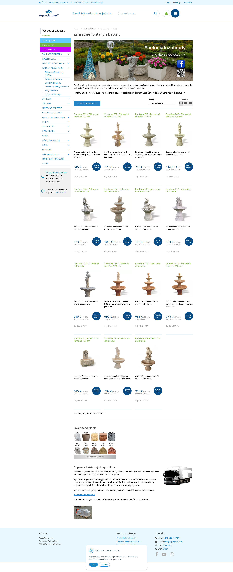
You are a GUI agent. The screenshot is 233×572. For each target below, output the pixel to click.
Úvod (44, 2)
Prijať (94, 564)
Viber (165, 548)
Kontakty (176, 2)
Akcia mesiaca (48, 49)
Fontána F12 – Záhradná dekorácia (178, 190)
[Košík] (176, 13)
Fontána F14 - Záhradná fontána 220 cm (116, 265)
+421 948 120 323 (81, 2)
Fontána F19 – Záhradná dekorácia (147, 339)
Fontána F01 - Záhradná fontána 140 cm (86, 115)
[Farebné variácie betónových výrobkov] (95, 446)
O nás (167, 2)
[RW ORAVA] (157, 554)
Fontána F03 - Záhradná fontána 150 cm (147, 115)
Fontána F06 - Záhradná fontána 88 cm (86, 190)
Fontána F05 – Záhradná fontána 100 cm (178, 115)
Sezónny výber (49, 40)
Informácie (188, 2)
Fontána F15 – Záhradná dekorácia (147, 265)
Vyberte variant (96, 167)
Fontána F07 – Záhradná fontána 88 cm (117, 190)
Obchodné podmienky (126, 538)
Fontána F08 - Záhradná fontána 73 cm (147, 190)
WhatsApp (167, 545)
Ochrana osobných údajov (128, 541)
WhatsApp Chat (97, 2)
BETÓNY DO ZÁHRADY (88, 29)
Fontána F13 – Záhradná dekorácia (86, 265)
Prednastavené (156, 103)
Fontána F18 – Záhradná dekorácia (117, 339)
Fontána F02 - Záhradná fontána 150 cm (116, 115)
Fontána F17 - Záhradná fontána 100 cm (86, 339)
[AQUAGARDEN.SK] (172, 554)
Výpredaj (46, 35)
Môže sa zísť (48, 45)
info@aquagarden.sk (60, 2)
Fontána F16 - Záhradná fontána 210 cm (178, 265)
